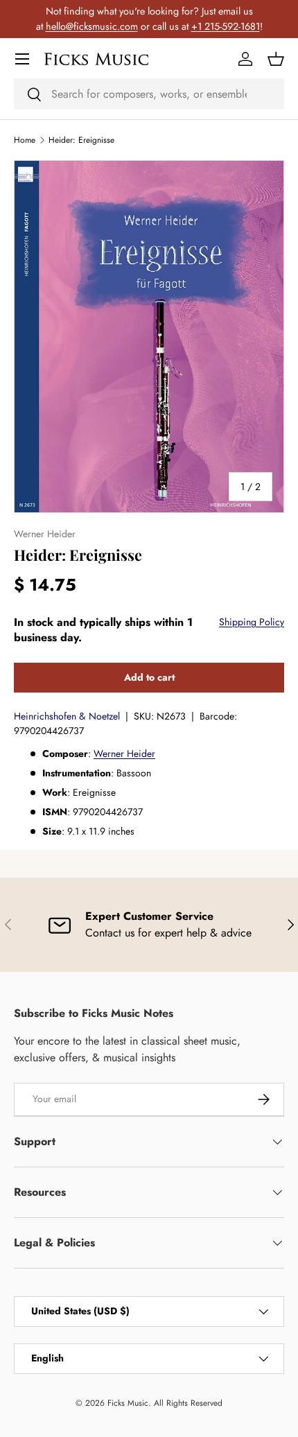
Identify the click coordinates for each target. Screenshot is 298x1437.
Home (24, 140)
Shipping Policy (251, 622)
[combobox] (149, 94)
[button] (276, 59)
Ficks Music (127, 1403)
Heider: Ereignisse (81, 140)
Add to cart (149, 677)
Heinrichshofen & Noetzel (67, 716)
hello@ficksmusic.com (92, 26)
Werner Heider (124, 753)
